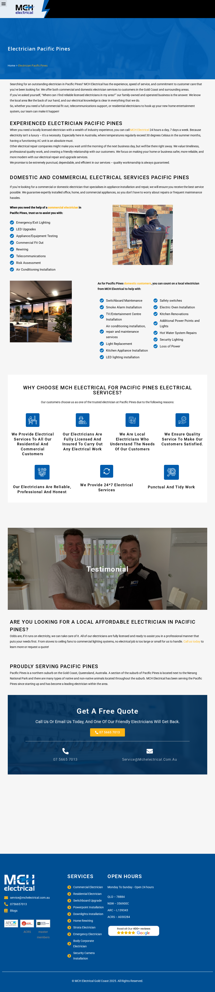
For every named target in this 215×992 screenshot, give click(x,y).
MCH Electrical (139, 130)
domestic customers (137, 283)
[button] (3, 3)
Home (11, 65)
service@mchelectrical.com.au (149, 759)
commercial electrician (63, 207)
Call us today (192, 641)
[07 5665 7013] (65, 751)
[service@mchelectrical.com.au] (150, 751)
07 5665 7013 (65, 759)
